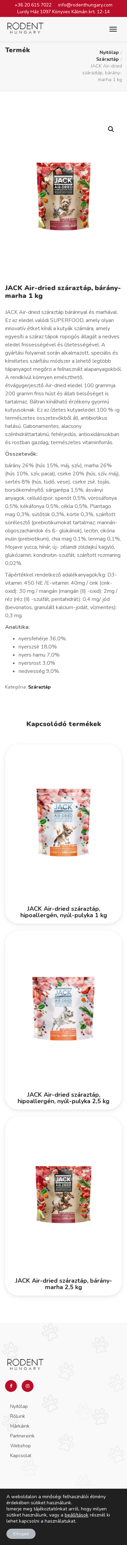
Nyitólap (109, 52)
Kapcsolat (20, 1455)
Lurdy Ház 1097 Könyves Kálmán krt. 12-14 (63, 11)
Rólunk (17, 1416)
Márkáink (19, 1426)
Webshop (20, 1446)
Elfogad (21, 1534)
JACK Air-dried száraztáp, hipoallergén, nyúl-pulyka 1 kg (63, 912)
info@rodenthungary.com (85, 5)
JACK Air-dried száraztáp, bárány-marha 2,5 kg (63, 1284)
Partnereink (22, 1436)
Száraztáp (107, 59)
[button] (111, 129)
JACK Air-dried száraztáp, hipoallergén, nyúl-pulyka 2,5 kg (63, 1098)
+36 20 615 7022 (33, 5)
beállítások (76, 1515)
